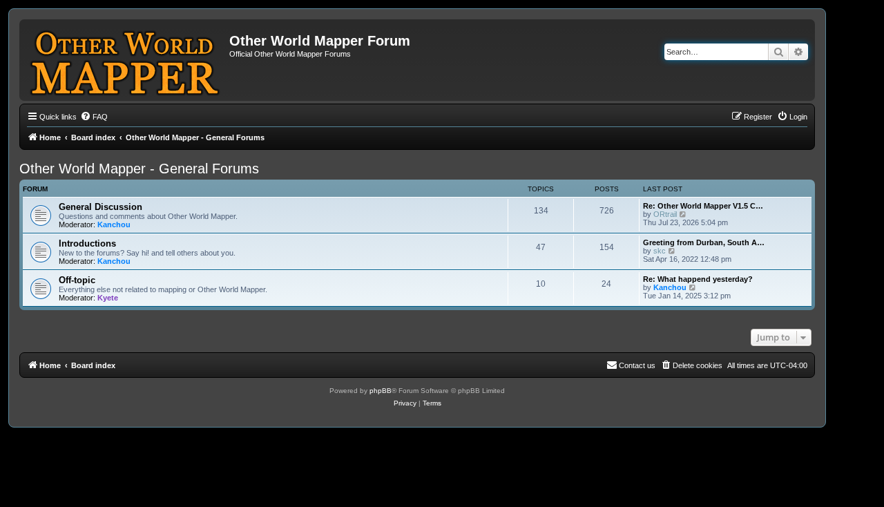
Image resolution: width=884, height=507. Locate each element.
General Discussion (100, 207)
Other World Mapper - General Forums (139, 168)
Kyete (107, 298)
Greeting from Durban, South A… (704, 242)
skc (659, 251)
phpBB (380, 390)
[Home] (126, 60)
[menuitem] (94, 116)
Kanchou (114, 224)
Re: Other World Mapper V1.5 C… (703, 206)
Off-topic (77, 280)
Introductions (87, 243)
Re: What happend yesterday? (698, 279)
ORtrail (665, 214)
